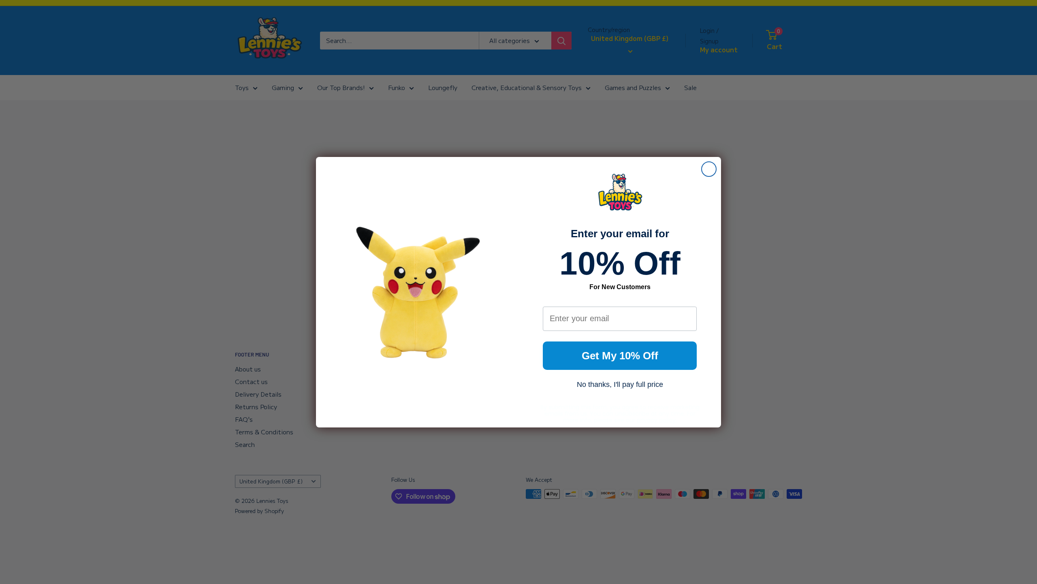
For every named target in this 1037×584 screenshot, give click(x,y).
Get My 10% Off (620, 356)
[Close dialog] (709, 169)
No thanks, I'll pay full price (620, 384)
